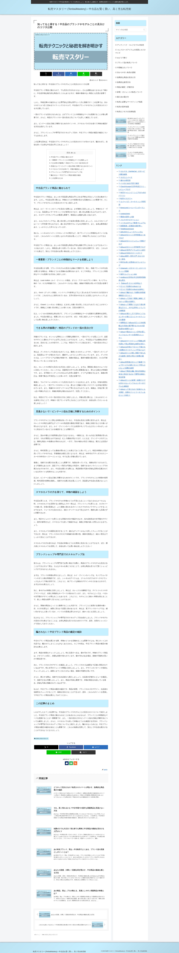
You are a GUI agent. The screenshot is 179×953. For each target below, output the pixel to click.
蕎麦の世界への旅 (127, 217)
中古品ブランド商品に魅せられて (62, 157)
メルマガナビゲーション (129, 220)
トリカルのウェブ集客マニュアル (133, 223)
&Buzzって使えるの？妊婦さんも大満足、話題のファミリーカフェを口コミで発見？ (132, 392)
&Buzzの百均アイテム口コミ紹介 (132, 250)
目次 (68, 153)
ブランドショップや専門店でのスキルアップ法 (66, 172)
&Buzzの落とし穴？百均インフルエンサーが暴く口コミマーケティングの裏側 (132, 317)
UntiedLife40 (125, 214)
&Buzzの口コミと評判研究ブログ (132, 247)
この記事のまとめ (57, 178)
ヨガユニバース (126, 177)
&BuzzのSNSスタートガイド (131, 253)
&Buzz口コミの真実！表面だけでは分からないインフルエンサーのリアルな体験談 (132, 383)
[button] (96, 74)
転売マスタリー (126, 199)
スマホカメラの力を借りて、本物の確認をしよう (67, 169)
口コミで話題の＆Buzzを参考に (132, 289)
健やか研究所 (125, 180)
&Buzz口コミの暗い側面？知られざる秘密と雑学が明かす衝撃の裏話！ (132, 356)
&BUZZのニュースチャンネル (131, 232)
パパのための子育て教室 (129, 183)
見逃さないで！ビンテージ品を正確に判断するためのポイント (72, 166)
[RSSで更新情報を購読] (75, 763)
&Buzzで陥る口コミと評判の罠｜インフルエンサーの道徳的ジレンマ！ (132, 335)
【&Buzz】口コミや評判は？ (131, 283)
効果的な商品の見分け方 (42, 738)
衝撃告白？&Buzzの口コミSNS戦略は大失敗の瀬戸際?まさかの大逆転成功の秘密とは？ (132, 326)
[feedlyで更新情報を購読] (71, 763)
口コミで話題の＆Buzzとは (130, 286)
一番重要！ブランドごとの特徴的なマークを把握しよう (69, 160)
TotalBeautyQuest (127, 229)
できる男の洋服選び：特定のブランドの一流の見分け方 (69, 163)
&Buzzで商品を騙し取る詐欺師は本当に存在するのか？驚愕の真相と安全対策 (132, 374)
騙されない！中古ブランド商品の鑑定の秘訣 (66, 175)
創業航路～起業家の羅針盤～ (131, 226)
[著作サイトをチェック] (67, 763)
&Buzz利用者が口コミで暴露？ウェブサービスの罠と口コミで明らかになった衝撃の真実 (132, 365)
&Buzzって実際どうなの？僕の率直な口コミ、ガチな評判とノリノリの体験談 (132, 308)
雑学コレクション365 (128, 274)
